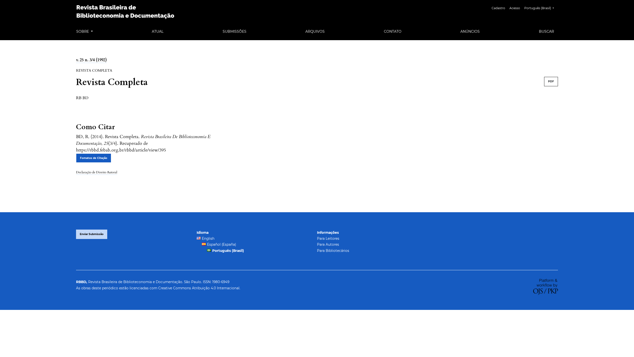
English (208, 238)
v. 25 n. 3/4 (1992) (91, 60)
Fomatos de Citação (93, 158)
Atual (157, 31)
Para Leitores (328, 238)
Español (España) (221, 244)
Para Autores (328, 244)
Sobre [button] (83, 31)
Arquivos (315, 31)
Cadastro (498, 8)
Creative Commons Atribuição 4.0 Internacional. (199, 288)
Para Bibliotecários (333, 251)
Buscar (546, 31)
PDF (551, 81)
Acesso (514, 8)
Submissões (234, 31)
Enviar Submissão (92, 234)
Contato (392, 31)
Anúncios (470, 31)
